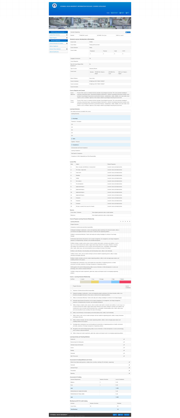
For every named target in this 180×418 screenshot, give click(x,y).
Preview (128, 32)
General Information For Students (56, 43)
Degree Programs (53, 37)
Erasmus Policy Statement (55, 48)
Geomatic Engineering (55, 40)
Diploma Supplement (54, 46)
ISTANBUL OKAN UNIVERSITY (58, 414)
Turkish (108, 12)
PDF (115, 414)
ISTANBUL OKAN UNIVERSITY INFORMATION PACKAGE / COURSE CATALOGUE (83, 6)
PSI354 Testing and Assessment (57, 32)
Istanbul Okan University (55, 34)
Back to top (127, 414)
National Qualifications (54, 51)
